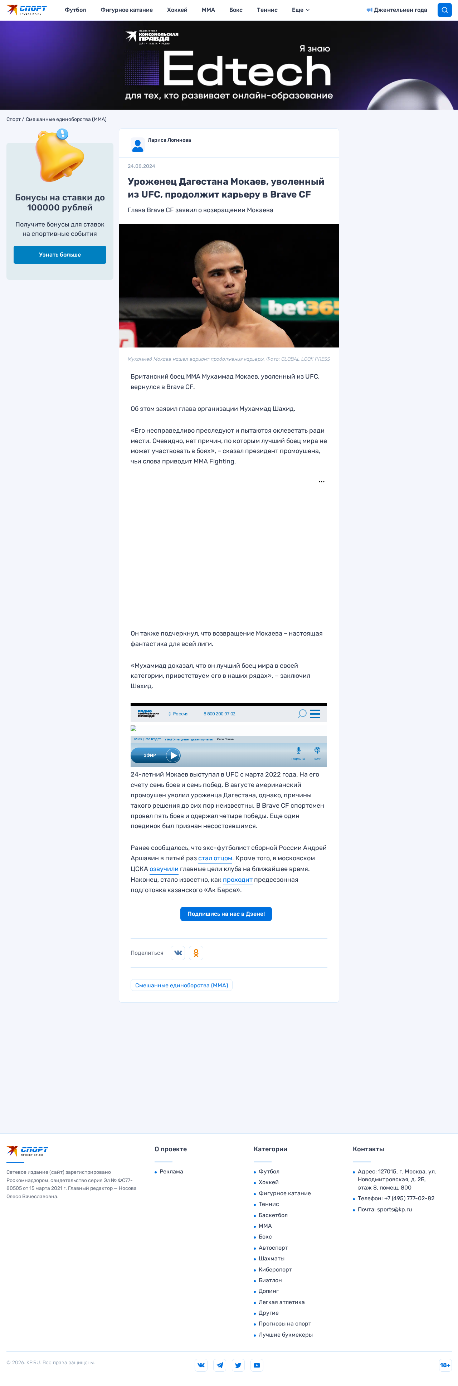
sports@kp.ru (394, 1209)
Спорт (13, 119)
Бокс (236, 9)
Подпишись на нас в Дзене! (226, 913)
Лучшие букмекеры (286, 1334)
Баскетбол (273, 1215)
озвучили (164, 869)
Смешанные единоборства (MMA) (66, 119)
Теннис (267, 9)
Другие (269, 1312)
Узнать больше (60, 254)
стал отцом (215, 858)
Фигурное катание (127, 9)
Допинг (269, 1291)
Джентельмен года (400, 9)
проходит (238, 880)
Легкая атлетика (282, 1302)
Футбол (75, 9)
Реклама (171, 1171)
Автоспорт (273, 1247)
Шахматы (271, 1258)
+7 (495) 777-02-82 (409, 1198)
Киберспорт (275, 1269)
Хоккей (177, 9)
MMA (208, 9)
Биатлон (270, 1280)
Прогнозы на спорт (285, 1323)
